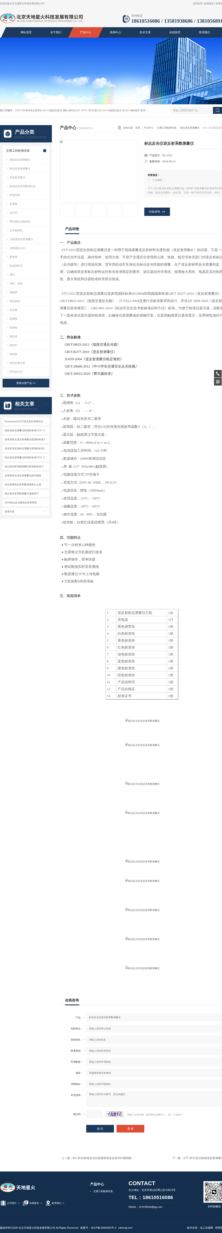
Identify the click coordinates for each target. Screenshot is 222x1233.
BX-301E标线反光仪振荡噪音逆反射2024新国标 (102, 1158)
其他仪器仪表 (17, 362)
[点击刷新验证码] (114, 1114)
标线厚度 (15, 195)
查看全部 (9, 511)
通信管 (13, 336)
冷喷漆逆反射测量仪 (21, 239)
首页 (137, 127)
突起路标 (15, 301)
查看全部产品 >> (26, 383)
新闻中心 (115, 32)
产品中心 (85, 32)
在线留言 (209, 3)
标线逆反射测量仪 (20, 159)
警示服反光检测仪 (20, 221)
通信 (12, 274)
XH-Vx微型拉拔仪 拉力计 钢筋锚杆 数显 (124, 110)
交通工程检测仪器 (18, 150)
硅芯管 (13, 212)
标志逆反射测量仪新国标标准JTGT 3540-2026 (26, 457)
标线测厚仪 (16, 265)
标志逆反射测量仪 (20, 168)
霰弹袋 (13, 256)
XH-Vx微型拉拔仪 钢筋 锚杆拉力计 (61, 110)
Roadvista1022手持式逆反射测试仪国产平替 (26, 421)
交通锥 (13, 203)
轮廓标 (13, 327)
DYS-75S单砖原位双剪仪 (28, 110)
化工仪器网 (206, 1227)
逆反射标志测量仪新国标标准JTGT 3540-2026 (26, 430)
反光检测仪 (16, 230)
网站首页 (26, 32)
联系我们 (204, 32)
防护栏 (13, 345)
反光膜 (13, 309)
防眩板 (13, 354)
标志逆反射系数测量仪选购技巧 (22, 493)
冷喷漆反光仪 (17, 248)
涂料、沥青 (16, 283)
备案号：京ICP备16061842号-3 (98, 1227)
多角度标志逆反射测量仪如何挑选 (23, 475)
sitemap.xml (125, 1227)
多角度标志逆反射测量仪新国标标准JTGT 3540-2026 (26, 439)
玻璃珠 (13, 318)
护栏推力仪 (16, 371)
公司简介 (12, 1203)
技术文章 (145, 32)
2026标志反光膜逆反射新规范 (21, 502)
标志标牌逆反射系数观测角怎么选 (23, 484)
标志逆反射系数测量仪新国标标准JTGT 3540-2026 (26, 466)
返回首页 (198, 3)
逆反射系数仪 (17, 177)
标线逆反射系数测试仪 (23, 186)
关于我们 (55, 32)
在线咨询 (154, 211)
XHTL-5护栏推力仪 (91, 110)
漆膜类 (13, 292)
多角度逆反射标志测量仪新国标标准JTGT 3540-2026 (26, 448)
